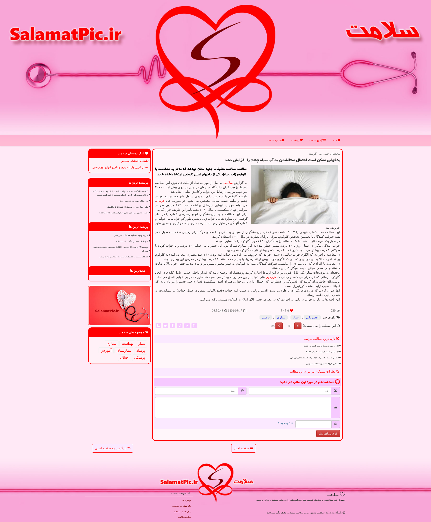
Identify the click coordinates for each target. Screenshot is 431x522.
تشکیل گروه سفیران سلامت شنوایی (322, 363)
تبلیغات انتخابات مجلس (135, 160)
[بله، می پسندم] (297, 325)
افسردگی (312, 317)
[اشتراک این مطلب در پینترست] (194, 325)
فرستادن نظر (327, 433)
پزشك (266, 317)
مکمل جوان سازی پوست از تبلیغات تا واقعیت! (127, 207)
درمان (160, 200)
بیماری (281, 317)
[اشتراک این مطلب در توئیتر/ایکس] (165, 325)
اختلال (124, 357)
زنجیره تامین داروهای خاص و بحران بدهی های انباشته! (123, 213)
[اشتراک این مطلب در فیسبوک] (172, 325)
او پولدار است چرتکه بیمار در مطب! (322, 351)
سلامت (228, 182)
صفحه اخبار (242, 448)
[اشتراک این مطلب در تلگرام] (180, 325)
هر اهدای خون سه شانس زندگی (133, 201)
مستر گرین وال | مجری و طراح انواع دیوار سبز (121, 167)
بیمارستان (124, 350)
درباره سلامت (274, 140)
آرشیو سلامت (316, 140)
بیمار (296, 317)
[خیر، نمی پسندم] (279, 325)
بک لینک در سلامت (181, 506)
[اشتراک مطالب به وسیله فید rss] (158, 325)
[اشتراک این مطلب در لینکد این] (187, 325)
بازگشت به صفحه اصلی (111, 448)
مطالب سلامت (184, 517)
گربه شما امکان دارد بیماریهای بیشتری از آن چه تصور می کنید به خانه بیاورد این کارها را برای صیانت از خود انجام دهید (120, 193)
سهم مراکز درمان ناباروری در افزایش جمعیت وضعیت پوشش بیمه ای (120, 249)
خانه (335, 140)
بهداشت (295, 140)
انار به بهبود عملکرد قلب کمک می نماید (321, 346)
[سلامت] (215, 71)
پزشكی (139, 357)
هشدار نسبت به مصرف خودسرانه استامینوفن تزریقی (314, 357)
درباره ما (187, 500)
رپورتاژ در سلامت (182, 511)
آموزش (106, 350)
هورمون (271, 277)
